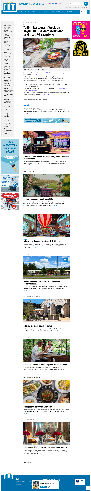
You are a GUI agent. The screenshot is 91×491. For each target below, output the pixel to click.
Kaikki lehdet (83, 7)
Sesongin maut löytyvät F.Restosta (7, 73)
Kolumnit (76, 12)
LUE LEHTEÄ (43, 486)
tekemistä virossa (52, 111)
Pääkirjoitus (69, 12)
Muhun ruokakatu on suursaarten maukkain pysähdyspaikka (8, 51)
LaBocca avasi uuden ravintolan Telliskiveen (7, 43)
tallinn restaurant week (39, 111)
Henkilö (58, 12)
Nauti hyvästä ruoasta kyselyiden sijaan (7, 109)
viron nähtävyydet (64, 111)
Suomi (64, 3)
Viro (63, 12)
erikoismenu (26, 110)
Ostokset (21, 12)
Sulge (59, 480)
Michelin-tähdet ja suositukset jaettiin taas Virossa (7, 123)
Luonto (40, 12)
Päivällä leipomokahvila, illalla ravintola (8, 131)
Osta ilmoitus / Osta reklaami (20, 482)
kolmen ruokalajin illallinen (40, 110)
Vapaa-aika (33, 12)
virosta (25, 113)
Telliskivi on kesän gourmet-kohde (7, 59)
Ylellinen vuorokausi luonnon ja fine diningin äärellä (7, 66)
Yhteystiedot (19, 484)
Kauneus (27, 12)
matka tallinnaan (56, 110)
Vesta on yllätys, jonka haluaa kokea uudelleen (7, 102)
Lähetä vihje (76, 7)
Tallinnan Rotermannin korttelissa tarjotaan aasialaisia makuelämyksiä (8, 27)
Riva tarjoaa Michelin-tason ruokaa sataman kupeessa (7, 80)
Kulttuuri (52, 12)
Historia (45, 12)
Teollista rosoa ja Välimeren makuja (6, 116)
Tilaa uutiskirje (67, 7)
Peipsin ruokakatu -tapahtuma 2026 (7, 36)
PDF (50, 486)
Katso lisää (26, 462)
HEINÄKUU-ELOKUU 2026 (47, 483)
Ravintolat (83, 12)
